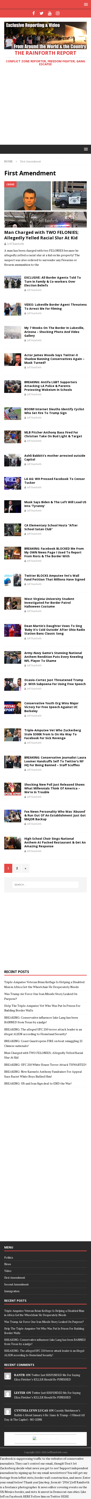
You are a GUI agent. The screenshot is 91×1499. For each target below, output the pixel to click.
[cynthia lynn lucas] (7, 1413)
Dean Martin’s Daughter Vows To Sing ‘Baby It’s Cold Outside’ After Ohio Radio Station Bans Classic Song (54, 629)
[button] (85, 4)
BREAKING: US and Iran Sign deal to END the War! (38, 1083)
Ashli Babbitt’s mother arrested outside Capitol (54, 457)
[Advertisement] (45, 106)
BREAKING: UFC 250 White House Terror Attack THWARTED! (45, 1065)
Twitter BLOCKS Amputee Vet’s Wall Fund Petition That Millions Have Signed (54, 577)
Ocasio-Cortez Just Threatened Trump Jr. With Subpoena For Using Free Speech (55, 682)
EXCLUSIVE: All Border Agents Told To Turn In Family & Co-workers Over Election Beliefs (52, 281)
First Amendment (14, 1278)
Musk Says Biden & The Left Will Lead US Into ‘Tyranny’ (55, 504)
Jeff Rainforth (15, 244)
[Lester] (7, 1395)
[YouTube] (49, 13)
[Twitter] (41, 13)
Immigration (11, 1291)
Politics (8, 1257)
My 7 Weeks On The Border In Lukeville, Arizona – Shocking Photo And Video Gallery (54, 331)
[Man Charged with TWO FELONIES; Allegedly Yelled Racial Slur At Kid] (45, 204)
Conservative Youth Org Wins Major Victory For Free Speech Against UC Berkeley (51, 707)
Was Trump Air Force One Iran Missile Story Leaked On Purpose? (44, 1322)
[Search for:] (45, 884)
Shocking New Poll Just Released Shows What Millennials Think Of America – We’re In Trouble (54, 788)
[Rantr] (7, 1377)
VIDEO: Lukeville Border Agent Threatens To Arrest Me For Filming (55, 306)
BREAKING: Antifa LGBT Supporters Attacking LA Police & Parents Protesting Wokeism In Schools (50, 386)
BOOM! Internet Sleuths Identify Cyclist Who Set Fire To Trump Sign (54, 411)
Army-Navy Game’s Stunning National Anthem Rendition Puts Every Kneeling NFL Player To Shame (53, 656)
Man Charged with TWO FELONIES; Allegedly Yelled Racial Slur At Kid (41, 235)
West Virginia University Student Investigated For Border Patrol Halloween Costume (49, 602)
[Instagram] (57, 13)
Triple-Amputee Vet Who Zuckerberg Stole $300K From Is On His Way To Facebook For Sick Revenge (52, 734)
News (7, 1264)
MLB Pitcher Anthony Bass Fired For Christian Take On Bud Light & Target (53, 434)
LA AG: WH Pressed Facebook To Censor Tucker (54, 481)
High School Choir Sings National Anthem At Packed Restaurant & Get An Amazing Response (55, 842)
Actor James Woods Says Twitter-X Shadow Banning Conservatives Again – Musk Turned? (54, 359)
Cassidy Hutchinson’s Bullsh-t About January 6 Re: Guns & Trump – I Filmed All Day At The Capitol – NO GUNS (44, 1415)
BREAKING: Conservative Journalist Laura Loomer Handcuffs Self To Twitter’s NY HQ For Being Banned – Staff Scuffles (55, 761)
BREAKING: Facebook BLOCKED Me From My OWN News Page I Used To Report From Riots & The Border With (54, 552)
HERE (65, 1496)
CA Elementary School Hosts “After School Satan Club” (51, 527)
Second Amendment (16, 1284)
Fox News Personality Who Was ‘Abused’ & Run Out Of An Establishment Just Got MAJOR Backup (55, 815)
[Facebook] (33, 13)
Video (7, 1271)
